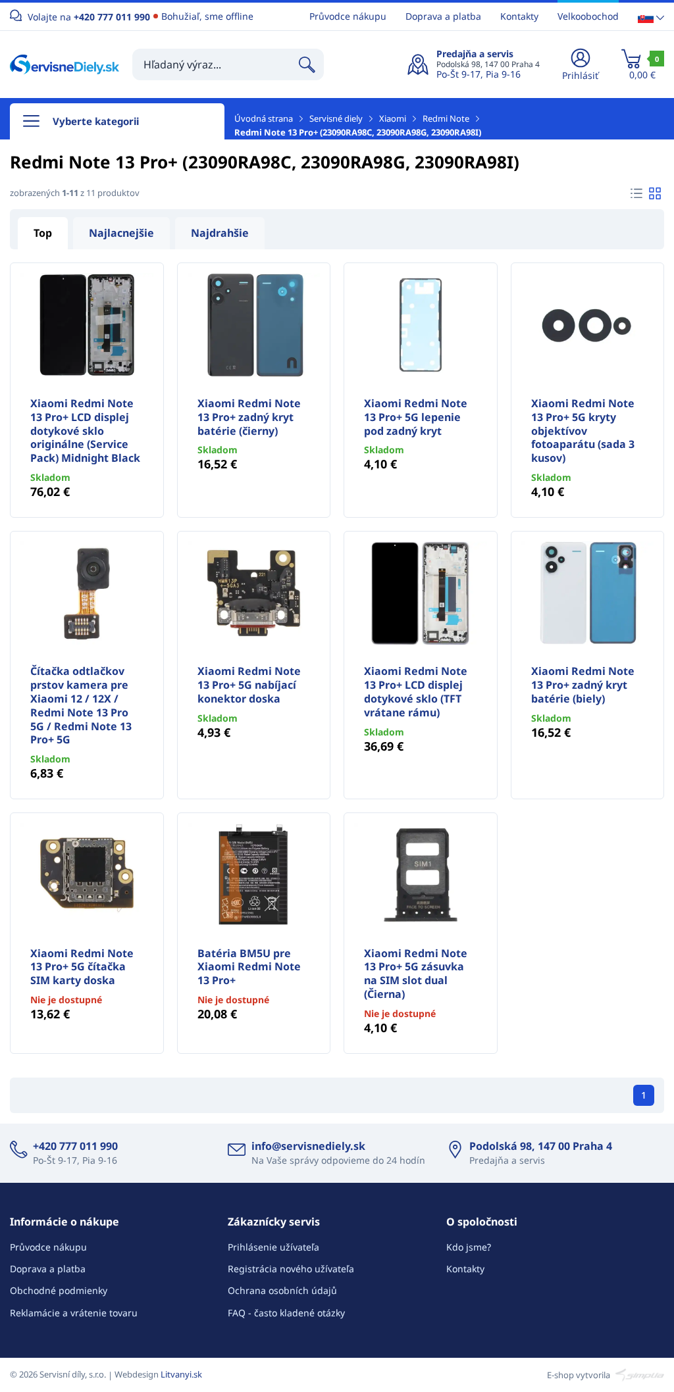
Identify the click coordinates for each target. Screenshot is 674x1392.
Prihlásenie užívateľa (273, 1247)
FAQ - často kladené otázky (286, 1312)
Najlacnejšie (121, 233)
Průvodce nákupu (347, 16)
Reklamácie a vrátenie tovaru (74, 1312)
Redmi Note (446, 118)
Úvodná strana (263, 118)
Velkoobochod (588, 16)
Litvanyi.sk (181, 1374)
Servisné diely (336, 118)
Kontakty (519, 16)
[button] (651, 17)
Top (43, 233)
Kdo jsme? (468, 1247)
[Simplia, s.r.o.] (638, 1374)
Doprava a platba (443, 16)
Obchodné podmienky (58, 1290)
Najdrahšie (220, 233)
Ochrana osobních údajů (282, 1290)
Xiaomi (392, 118)
